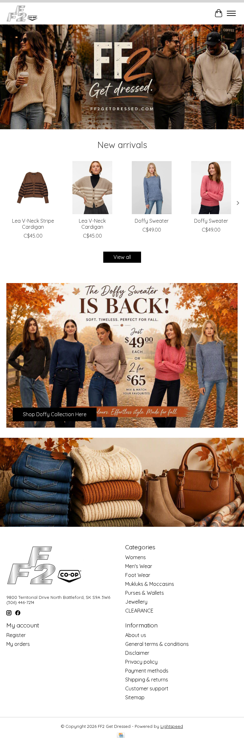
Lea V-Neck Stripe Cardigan (33, 224)
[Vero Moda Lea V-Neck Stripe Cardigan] (32, 187)
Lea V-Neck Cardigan (92, 224)
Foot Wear (137, 575)
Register (16, 635)
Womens (135, 557)
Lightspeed (171, 726)
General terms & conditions (157, 644)
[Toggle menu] (231, 13)
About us (135, 635)
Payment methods (146, 670)
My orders (18, 644)
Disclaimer (137, 653)
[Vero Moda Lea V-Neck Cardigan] (92, 187)
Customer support (146, 688)
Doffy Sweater (152, 221)
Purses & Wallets (144, 593)
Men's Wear (138, 566)
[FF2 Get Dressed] (22, 13)
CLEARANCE (139, 610)
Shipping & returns (146, 679)
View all (122, 257)
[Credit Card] (121, 736)
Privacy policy (141, 662)
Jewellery (136, 602)
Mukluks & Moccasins (149, 584)
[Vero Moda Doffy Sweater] (151, 187)
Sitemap (135, 697)
